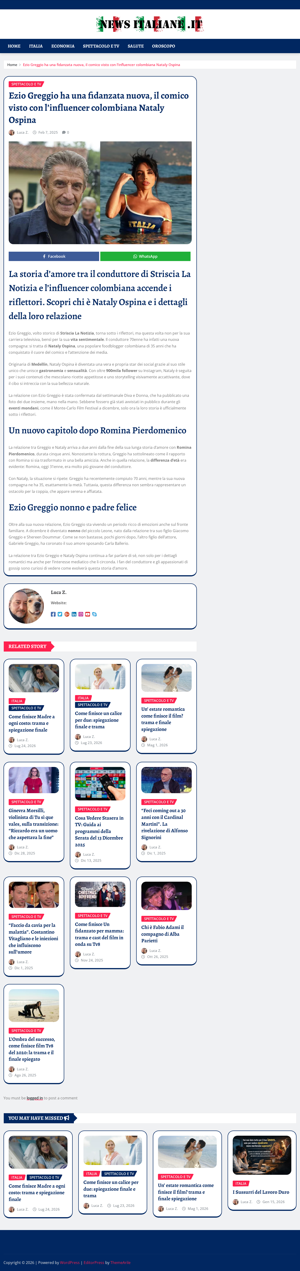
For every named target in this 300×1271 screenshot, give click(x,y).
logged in (35, 1098)
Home (14, 46)
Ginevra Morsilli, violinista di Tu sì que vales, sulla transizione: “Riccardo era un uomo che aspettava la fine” (33, 824)
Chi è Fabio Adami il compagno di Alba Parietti (162, 934)
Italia (36, 46)
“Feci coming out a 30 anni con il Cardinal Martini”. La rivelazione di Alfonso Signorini (164, 824)
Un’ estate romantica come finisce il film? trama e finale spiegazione (163, 719)
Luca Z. (23, 132)
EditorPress (94, 1262)
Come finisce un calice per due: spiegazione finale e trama (98, 720)
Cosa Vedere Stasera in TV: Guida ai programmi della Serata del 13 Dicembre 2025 (99, 831)
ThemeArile (120, 1262)
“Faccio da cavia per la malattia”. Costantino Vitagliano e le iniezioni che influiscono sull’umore (33, 938)
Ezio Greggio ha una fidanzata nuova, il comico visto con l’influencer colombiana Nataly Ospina (101, 64)
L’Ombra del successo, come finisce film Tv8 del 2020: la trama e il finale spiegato (32, 1049)
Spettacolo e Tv (101, 46)
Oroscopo (163, 46)
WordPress (70, 1262)
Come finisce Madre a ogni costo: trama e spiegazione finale (32, 723)
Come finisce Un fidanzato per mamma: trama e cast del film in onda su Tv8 (99, 934)
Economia (63, 46)
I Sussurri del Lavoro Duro (261, 1192)
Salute (136, 46)
